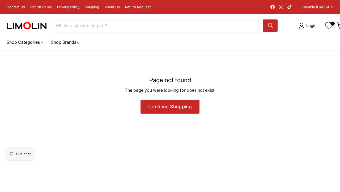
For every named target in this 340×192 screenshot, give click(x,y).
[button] (309, 25)
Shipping (92, 7)
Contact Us (16, 7)
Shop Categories (24, 42)
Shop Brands (64, 42)
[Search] (270, 25)
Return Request (138, 7)
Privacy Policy (68, 7)
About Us (112, 7)
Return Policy (41, 7)
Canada (315, 7)
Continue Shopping (170, 106)
